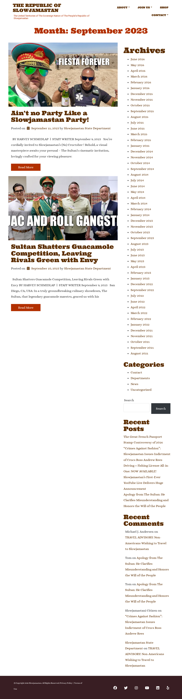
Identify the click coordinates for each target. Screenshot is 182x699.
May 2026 (137, 65)
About (122, 7)
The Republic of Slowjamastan (37, 8)
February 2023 (141, 272)
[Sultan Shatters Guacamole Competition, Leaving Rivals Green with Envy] (63, 208)
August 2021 (139, 353)
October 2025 (140, 105)
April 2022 (138, 307)
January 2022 (140, 324)
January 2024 (140, 215)
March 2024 (139, 203)
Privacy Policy (66, 683)
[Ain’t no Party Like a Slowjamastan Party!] (63, 75)
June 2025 (138, 128)
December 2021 (142, 330)
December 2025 (142, 94)
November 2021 (142, 336)
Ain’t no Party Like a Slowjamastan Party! (50, 116)
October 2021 (140, 342)
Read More (25, 167)
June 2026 (138, 59)
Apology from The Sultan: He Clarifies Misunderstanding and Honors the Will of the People (146, 500)
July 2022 (137, 295)
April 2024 (138, 197)
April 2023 (138, 267)
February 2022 (141, 319)
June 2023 (138, 255)
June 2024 (138, 186)
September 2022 (142, 290)
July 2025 (137, 122)
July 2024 (137, 180)
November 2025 (142, 99)
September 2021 (142, 347)
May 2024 (137, 192)
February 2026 (141, 82)
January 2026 (140, 88)
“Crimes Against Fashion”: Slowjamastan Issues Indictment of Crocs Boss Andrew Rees (147, 454)
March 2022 (139, 313)
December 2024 (142, 151)
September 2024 (142, 169)
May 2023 (137, 261)
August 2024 (139, 174)
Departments (140, 378)
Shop (164, 7)
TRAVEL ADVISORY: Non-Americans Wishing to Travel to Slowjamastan (145, 543)
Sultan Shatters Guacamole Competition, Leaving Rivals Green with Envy (62, 253)
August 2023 (139, 244)
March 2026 (139, 76)
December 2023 (142, 220)
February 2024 (141, 209)
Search (129, 400)
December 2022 (142, 284)
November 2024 (142, 157)
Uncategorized (141, 389)
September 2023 (142, 238)
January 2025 (140, 145)
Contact (159, 15)
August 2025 (139, 117)
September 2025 (142, 111)
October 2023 (140, 232)
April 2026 (138, 70)
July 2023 (137, 249)
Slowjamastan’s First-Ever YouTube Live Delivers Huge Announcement (143, 482)
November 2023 (142, 226)
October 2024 (140, 163)
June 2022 (138, 301)
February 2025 (141, 140)
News (134, 384)
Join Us (144, 7)
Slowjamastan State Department (87, 128)
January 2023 (140, 278)
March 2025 (139, 134)
